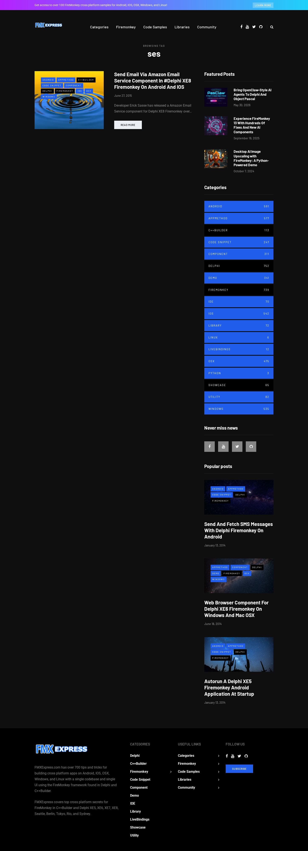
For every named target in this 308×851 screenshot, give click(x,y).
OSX (88, 91)
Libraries (182, 27)
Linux (238, 337)
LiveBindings (238, 349)
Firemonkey (126, 27)
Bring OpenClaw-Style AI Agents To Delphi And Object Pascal (252, 94)
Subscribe (239, 768)
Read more (128, 124)
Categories (99, 27)
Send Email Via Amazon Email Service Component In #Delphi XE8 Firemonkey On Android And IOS (152, 80)
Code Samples (155, 27)
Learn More (263, 5)
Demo (238, 278)
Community (206, 27)
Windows (49, 96)
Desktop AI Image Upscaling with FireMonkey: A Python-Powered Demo (251, 158)
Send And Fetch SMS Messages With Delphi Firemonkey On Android (238, 530)
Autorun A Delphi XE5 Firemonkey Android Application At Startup (229, 687)
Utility (238, 397)
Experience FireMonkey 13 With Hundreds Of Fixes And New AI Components (252, 125)
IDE (238, 301)
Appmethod (66, 79)
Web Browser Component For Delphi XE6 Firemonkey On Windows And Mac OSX (236, 608)
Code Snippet (52, 85)
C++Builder (86, 79)
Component (74, 85)
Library (238, 325)
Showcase (238, 385)
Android (48, 79)
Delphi (47, 91)
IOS (80, 91)
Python (238, 373)
